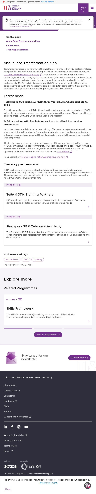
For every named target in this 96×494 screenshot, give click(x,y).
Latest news (12, 45)
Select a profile (83, 8)
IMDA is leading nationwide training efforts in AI (44, 157)
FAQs (6, 406)
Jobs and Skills (12, 259)
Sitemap (8, 411)
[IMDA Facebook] (12, 426)
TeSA (26, 259)
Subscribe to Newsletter (16, 417)
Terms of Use (10, 446)
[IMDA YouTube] (26, 426)
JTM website (63, 152)
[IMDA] (13, 7)
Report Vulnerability (14, 435)
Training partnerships (17, 50)
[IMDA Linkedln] (5, 426)
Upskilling (38, 259)
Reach (7, 451)
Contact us (9, 396)
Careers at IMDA (12, 390)
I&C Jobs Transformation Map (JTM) (21, 75)
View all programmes (46, 334)
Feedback (9, 401)
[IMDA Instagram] (18, 426)
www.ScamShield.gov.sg (20, 26)
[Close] (89, 19)
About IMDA (10, 385)
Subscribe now (78, 358)
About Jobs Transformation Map (23, 41)
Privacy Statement (13, 440)
